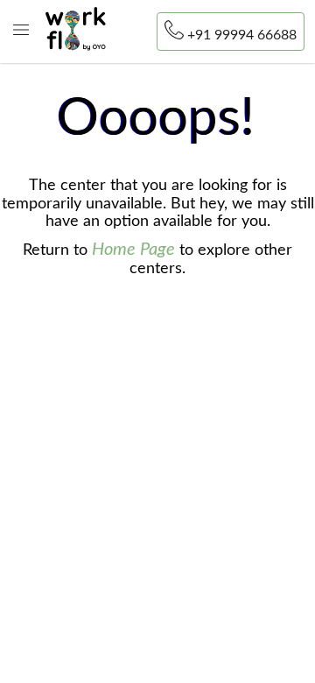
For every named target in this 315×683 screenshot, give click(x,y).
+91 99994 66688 (242, 35)
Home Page (133, 249)
